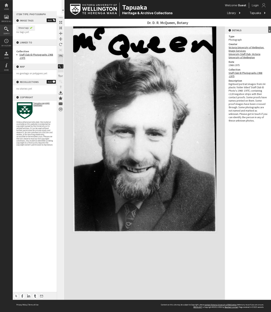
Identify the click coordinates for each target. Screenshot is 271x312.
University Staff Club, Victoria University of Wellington (244, 55)
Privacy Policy (21, 305)
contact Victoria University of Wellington (221, 305)
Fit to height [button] (60, 39)
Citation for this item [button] (60, 109)
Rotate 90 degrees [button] (60, 44)
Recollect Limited (231, 307)
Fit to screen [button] (60, 28)
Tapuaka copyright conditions (41, 104)
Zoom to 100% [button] (60, 50)
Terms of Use (33, 305)
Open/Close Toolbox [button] (63, 6)
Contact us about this (60, 104)
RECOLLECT (197, 307)
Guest (242, 5)
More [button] (6, 70)
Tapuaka (256, 13)
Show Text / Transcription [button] (60, 76)
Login (6, 58)
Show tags (23, 27)
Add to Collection (60, 98)
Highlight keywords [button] (60, 87)
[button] (60, 66)
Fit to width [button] (60, 33)
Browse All (6, 21)
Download (60, 92)
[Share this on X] (16, 294)
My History (6, 45)
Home (6, 9)
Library (232, 13)
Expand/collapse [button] (269, 29)
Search (6, 33)
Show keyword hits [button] (60, 81)
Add (50, 20)
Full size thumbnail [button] (60, 22)
